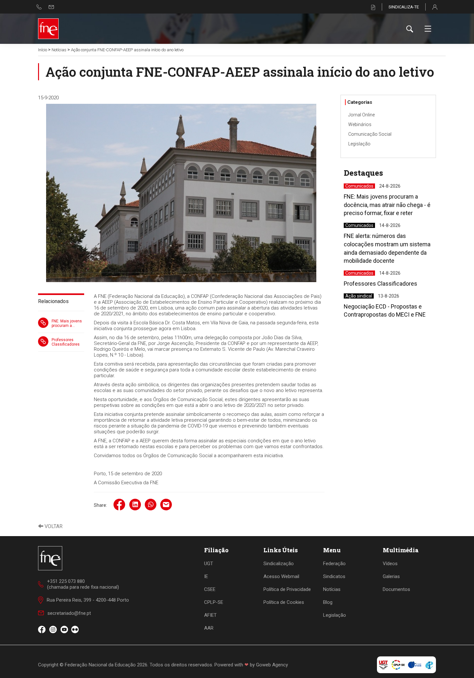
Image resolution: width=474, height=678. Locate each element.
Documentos (396, 589)
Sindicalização (278, 563)
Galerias (391, 576)
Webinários (359, 124)
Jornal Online (361, 114)
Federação (334, 563)
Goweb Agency (272, 665)
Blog (327, 602)
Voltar (53, 526)
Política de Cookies (283, 602)
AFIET (210, 615)
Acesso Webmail (281, 576)
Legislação (359, 143)
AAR (208, 628)
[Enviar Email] (51, 7)
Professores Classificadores (66, 342)
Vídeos (390, 563)
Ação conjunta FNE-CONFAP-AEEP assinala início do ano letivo (127, 49)
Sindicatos (334, 576)
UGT (208, 563)
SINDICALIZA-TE (404, 7)
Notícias (59, 49)
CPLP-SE (213, 602)
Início (42, 49)
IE (206, 576)
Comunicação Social (369, 134)
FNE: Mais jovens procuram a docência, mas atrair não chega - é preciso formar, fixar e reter (67, 323)
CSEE (209, 589)
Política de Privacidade (287, 589)
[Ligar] (39, 7)
